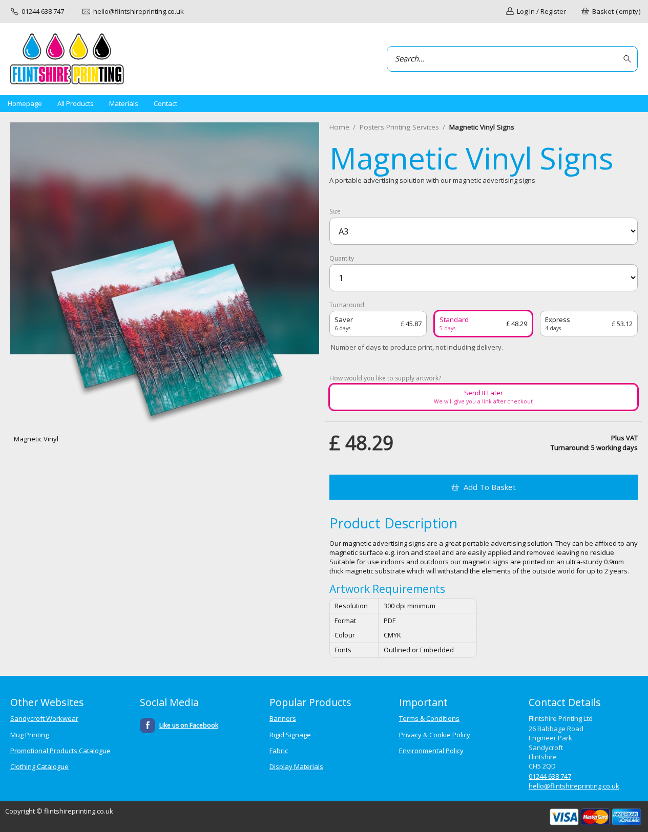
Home (339, 127)
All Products (75, 103)
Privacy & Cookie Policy (434, 734)
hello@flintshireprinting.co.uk (574, 786)
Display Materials (296, 766)
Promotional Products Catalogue (60, 750)
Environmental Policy (431, 750)
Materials (123, 103)
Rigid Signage (290, 734)
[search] (629, 59)
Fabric (278, 750)
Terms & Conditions (429, 718)
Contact (165, 103)
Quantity (341, 258)
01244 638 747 (550, 776)
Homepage (25, 103)
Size (335, 211)
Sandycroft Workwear (44, 718)
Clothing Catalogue (39, 766)
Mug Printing (29, 734)
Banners (282, 718)
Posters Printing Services (399, 127)
